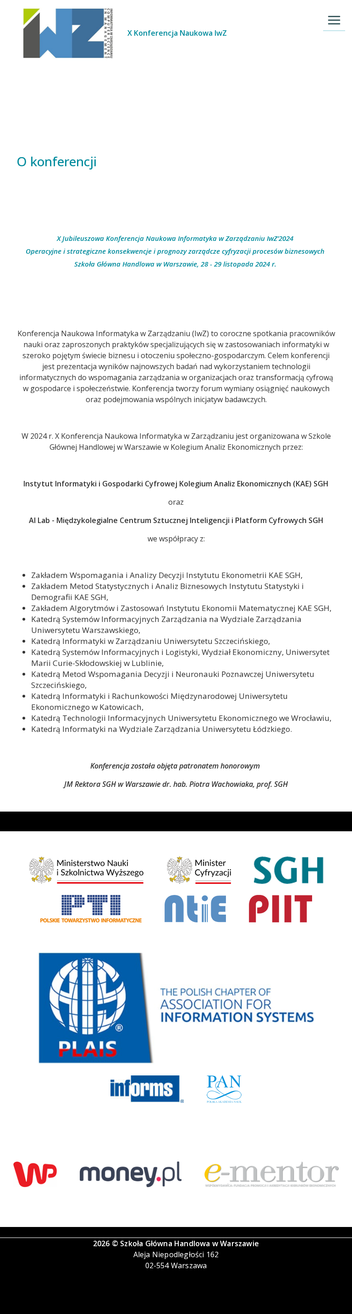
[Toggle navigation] (334, 20)
